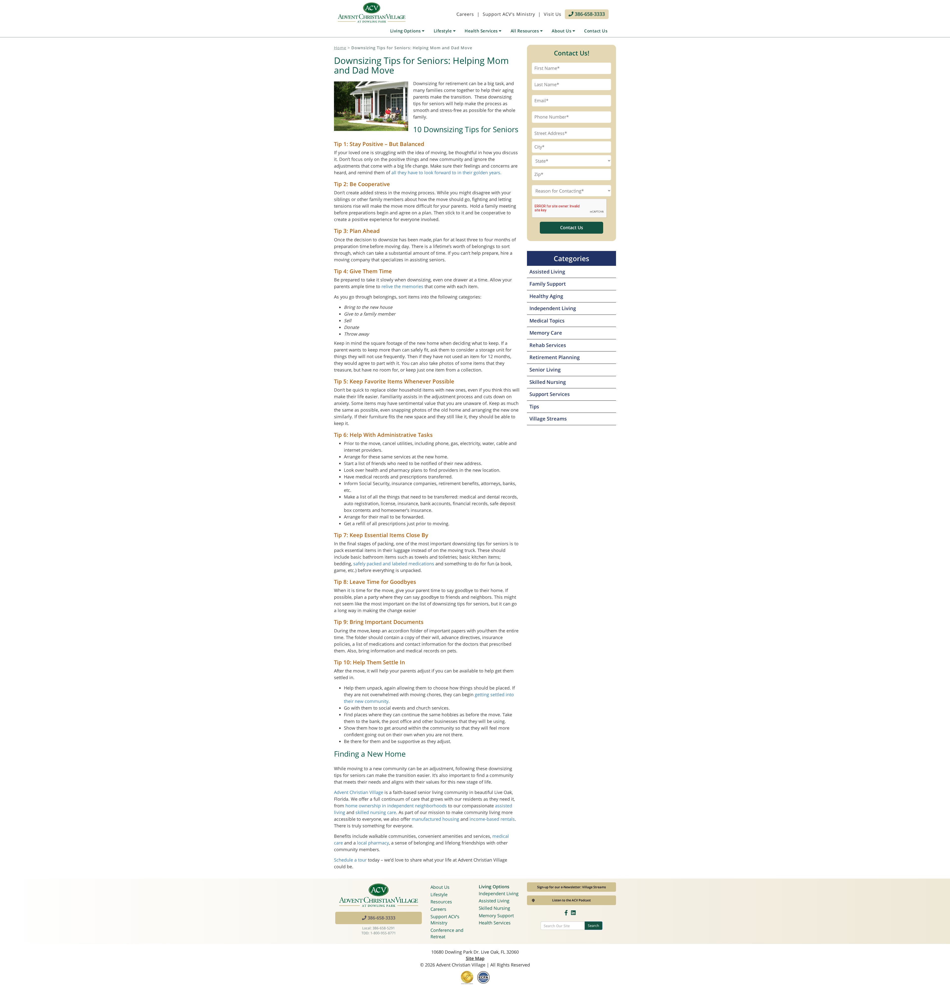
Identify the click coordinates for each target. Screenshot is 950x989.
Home (340, 47)
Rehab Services (547, 345)
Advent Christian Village (358, 792)
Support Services (549, 394)
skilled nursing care (376, 812)
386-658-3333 (589, 14)
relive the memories (402, 286)
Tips (534, 406)
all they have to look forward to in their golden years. (446, 172)
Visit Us (552, 14)
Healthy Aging (546, 296)
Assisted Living (547, 271)
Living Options (406, 31)
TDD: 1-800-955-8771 (378, 933)
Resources (441, 902)
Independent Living (552, 308)
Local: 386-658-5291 (378, 928)
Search (593, 925)
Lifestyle (443, 31)
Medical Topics (547, 320)
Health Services (482, 31)
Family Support (547, 283)
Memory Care (545, 332)
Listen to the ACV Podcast (571, 900)
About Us (562, 31)
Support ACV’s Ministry (509, 14)
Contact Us (595, 31)
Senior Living (545, 369)
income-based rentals (492, 819)
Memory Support (496, 915)
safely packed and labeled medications (393, 564)
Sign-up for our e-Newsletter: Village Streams (571, 887)
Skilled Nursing (547, 382)
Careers (465, 14)
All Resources (525, 31)
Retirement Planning (554, 357)
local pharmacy (373, 843)
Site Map (475, 958)
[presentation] (569, 208)
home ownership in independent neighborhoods (396, 806)
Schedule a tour (350, 860)
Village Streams (548, 418)
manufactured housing (435, 819)
